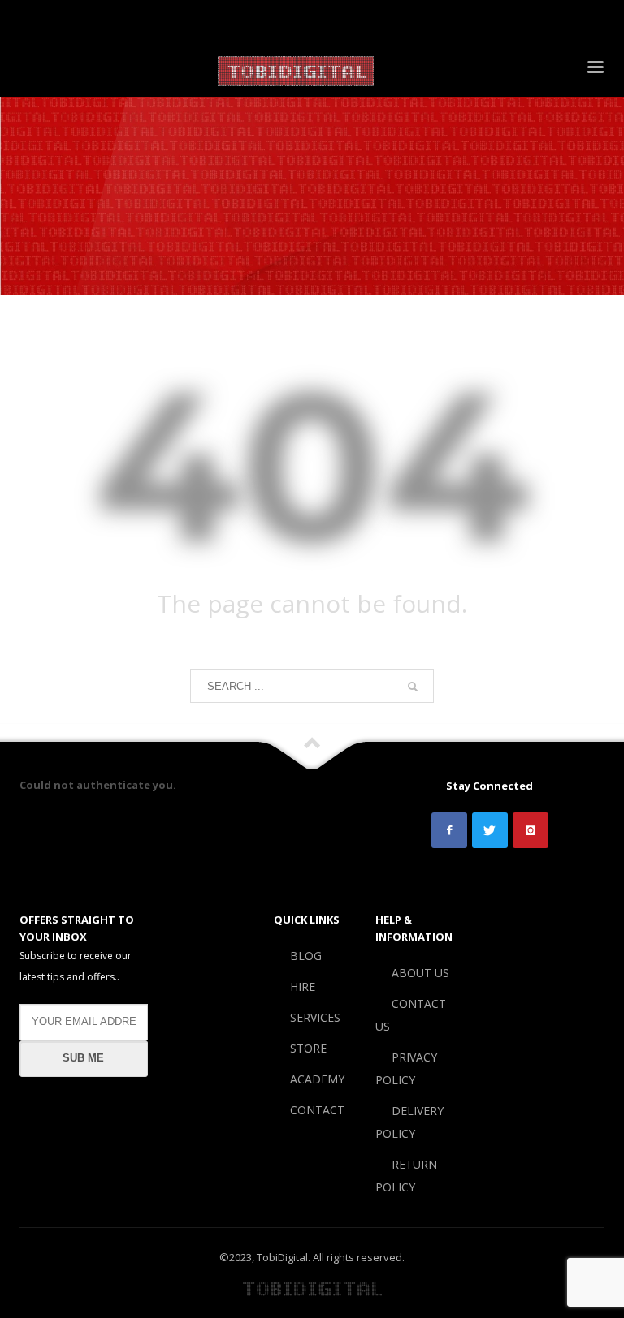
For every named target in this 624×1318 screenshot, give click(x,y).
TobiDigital (282, 1257)
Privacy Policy (389, 20)
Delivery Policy (478, 20)
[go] (413, 687)
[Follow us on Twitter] (490, 830)
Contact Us (311, 20)
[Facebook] (28, 20)
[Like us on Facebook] (449, 830)
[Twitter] (53, 20)
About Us (244, 20)
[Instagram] (77, 20)
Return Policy (566, 20)
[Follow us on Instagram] (530, 830)
